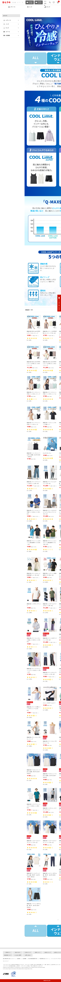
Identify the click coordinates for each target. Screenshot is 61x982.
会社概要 (24, 958)
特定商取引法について (44, 958)
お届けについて (48, 952)
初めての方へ (17, 952)
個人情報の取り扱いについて (9, 958)
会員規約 (18, 958)
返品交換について (7, 955)
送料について (37, 952)
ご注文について (28, 952)
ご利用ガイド (7, 952)
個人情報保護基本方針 (32, 958)
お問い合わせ (27, 955)
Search (22, 2)
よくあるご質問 (18, 955)
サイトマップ (5, 961)
